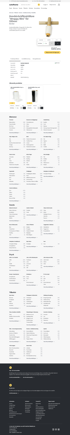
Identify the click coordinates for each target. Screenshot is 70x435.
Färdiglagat (28, 171)
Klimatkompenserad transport (15, 413)
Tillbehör (16, 12)
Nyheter (11, 408)
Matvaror (13, 117)
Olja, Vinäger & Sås (13, 136)
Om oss (10, 403)
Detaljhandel (38, 418)
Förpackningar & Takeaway (32, 312)
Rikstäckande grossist (52, 405)
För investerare (12, 415)
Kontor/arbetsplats (40, 408)
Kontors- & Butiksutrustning (25, 12)
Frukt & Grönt (12, 154)
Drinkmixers (28, 274)
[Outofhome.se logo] (13, 5)
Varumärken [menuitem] (37, 8)
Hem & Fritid (29, 345)
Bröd (27, 136)
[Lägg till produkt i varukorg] (58, 43)
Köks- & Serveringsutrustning (15, 328)
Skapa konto (53, 4)
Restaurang (38, 403)
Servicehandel (39, 417)
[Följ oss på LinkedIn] (58, 429)
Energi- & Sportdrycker (14, 274)
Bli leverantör (28, 405)
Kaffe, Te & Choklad (13, 257)
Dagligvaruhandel (39, 412)
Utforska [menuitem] (31, 8)
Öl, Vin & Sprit (46, 274)
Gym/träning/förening (40, 410)
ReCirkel (22, 65)
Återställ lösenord (13, 412)
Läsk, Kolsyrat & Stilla (48, 257)
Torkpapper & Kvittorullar (31, 295)
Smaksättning (46, 119)
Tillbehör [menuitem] (25, 8)
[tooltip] (27, 77)
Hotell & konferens (39, 406)
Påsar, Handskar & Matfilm (14, 312)
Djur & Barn (28, 241)
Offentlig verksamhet (40, 415)
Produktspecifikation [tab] (15, 58)
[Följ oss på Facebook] (53, 429)
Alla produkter (28, 406)
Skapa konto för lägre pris (52, 52)
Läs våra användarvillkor (14, 377)
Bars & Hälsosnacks (13, 224)
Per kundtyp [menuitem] (44, 8)
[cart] (59, 4)
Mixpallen (11, 417)
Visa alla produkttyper (14, 132)
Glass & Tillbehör (30, 224)
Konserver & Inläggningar (31, 119)
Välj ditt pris (50, 408)
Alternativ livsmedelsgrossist (54, 403)
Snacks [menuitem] (20, 8)
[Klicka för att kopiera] (27, 77)
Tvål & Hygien (12, 345)
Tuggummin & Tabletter (48, 224)
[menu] (35, 8)
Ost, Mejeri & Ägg (47, 136)
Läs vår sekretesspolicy (28, 377)
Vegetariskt (11, 171)
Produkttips (27, 412)
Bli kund (11, 410)
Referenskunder (51, 406)
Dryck (11, 254)
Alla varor (11, 12)
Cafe (37, 405)
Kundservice (11, 406)
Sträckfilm (33, 12)
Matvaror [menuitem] (15, 8)
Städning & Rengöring (48, 295)
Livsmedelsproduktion (40, 413)
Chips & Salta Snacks (48, 207)
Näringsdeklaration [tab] (37, 58)
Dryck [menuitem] (10, 8)
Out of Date (27, 410)
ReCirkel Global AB (25, 63)
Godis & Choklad (29, 207)
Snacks (12, 205)
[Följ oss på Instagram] (56, 429)
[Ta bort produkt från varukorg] (52, 43)
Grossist (37, 420)
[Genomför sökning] (39, 5)
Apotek (45, 328)
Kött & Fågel (29, 154)
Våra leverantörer (29, 403)
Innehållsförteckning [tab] (26, 58)
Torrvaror (11, 119)
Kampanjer (27, 408)
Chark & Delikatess (13, 188)
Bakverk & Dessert (13, 207)
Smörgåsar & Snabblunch (49, 171)
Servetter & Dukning (48, 312)
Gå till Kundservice (13, 393)
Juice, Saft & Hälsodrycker (32, 257)
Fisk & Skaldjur (47, 154)
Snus (45, 241)
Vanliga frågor (12, 405)
